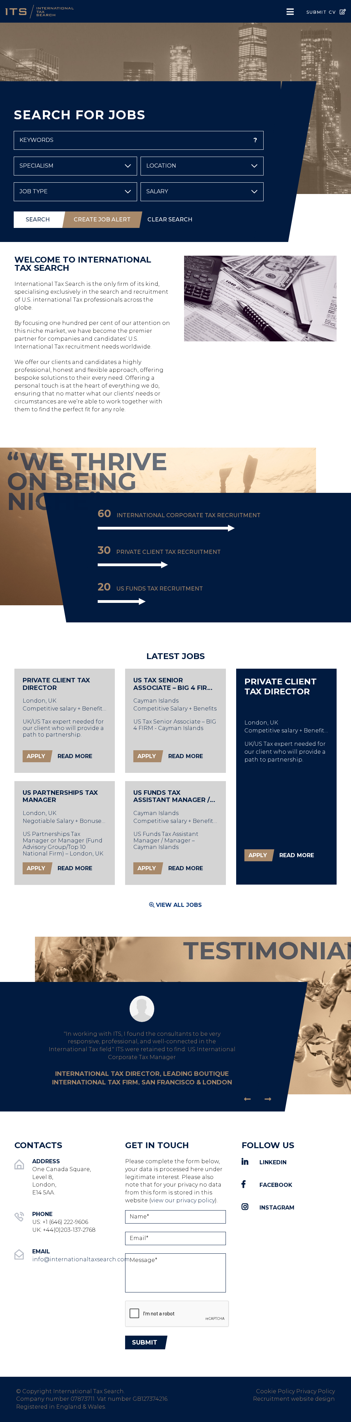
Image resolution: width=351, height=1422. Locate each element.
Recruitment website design (294, 1399)
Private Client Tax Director (56, 684)
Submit (144, 1342)
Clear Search (169, 219)
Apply (36, 756)
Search (38, 219)
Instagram (276, 1207)
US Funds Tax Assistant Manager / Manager (171, 796)
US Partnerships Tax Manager (60, 796)
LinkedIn (273, 1162)
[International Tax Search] (58, 11)
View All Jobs (179, 905)
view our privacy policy (183, 1200)
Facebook (275, 1185)
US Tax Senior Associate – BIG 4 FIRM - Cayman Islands (175, 684)
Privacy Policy (315, 1391)
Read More (75, 756)
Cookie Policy (275, 1391)
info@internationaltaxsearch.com (81, 1259)
